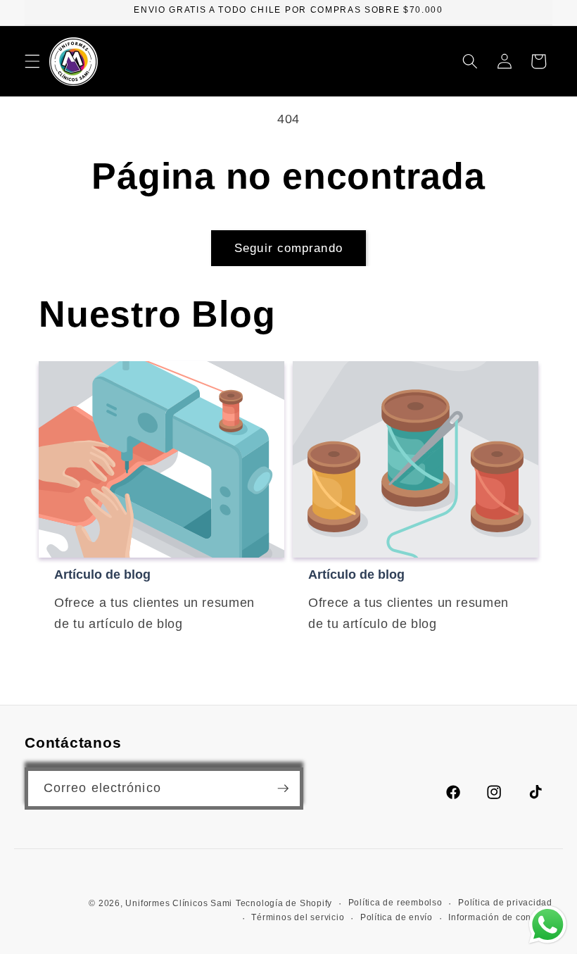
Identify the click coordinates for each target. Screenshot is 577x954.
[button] (32, 61)
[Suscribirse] (283, 788)
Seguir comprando (288, 247)
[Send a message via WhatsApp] (548, 925)
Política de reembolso (395, 903)
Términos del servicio (297, 917)
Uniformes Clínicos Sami (178, 903)
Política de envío (396, 917)
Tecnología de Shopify (284, 903)
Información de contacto (500, 917)
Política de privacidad (505, 903)
